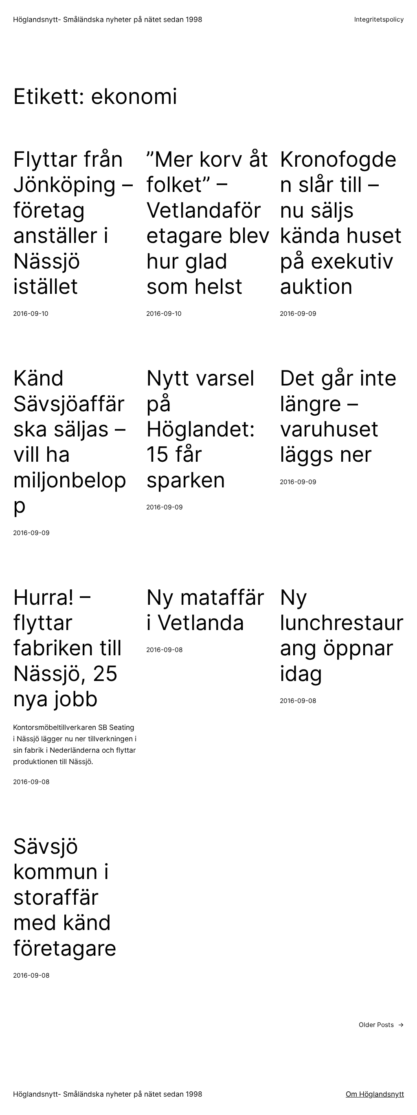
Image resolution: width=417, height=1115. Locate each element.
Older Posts (381, 1025)
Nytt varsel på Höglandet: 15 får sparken (200, 429)
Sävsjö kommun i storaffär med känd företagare (64, 897)
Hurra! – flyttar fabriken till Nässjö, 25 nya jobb (67, 648)
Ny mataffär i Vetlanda (205, 610)
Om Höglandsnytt (375, 1094)
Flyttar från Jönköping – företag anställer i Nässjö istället (73, 223)
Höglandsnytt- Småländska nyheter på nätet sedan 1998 (107, 19)
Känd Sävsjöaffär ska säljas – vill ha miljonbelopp (70, 442)
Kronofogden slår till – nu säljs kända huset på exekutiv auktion (341, 223)
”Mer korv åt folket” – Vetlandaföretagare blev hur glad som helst (208, 223)
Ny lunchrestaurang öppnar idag (342, 635)
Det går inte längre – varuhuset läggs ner (338, 416)
